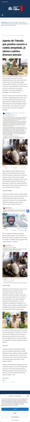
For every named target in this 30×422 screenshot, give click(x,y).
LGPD (13, 420)
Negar (15, 413)
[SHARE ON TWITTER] (3, 382)
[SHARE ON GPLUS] (8, 382)
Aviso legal (17, 420)
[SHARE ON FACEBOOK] (6, 382)
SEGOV (23, 35)
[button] (28, 396)
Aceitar (15, 409)
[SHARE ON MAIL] (13, 382)
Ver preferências (15, 417)
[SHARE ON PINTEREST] (11, 382)
